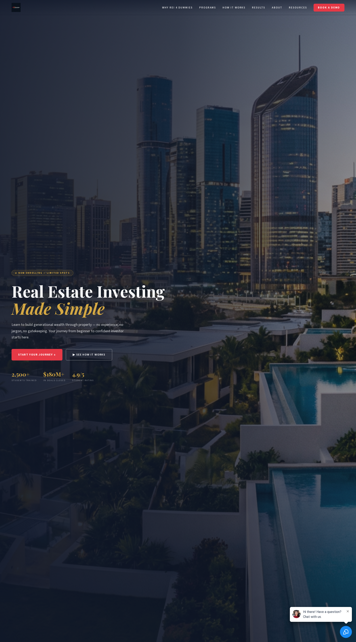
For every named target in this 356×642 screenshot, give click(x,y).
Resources (298, 7)
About (277, 7)
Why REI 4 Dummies (177, 7)
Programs (207, 7)
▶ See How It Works (89, 355)
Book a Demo (329, 7)
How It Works (233, 7)
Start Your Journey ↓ (37, 355)
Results (258, 7)
